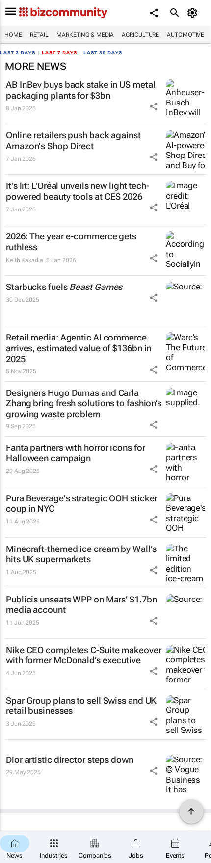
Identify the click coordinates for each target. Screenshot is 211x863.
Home (13, 34)
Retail (39, 34)
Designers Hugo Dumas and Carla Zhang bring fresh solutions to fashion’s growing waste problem (83, 403)
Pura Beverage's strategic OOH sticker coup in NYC (81, 503)
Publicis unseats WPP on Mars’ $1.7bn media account (81, 604)
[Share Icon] (153, 106)
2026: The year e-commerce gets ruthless (71, 241)
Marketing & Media (85, 34)
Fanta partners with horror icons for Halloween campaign (75, 453)
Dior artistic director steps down (69, 760)
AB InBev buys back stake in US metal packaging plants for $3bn (80, 90)
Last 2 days (17, 52)
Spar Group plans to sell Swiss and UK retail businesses (81, 705)
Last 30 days (102, 52)
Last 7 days (59, 52)
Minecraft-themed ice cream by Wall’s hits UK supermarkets (81, 554)
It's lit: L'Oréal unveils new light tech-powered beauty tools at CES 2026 (77, 191)
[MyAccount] (194, 12)
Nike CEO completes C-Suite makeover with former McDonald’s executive (83, 655)
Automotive (185, 34)
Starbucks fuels (64, 287)
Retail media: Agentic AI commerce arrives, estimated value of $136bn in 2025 (78, 348)
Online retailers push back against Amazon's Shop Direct (73, 140)
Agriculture (140, 34)
